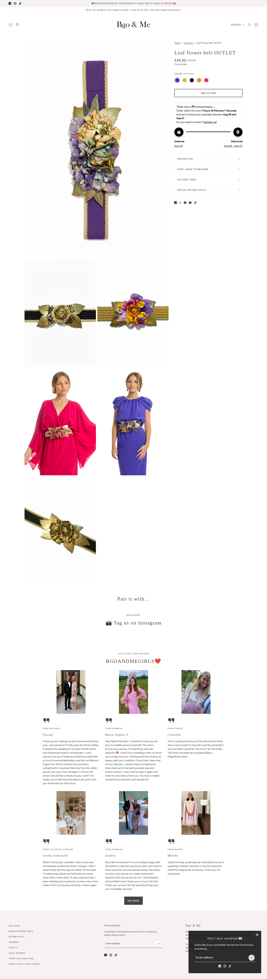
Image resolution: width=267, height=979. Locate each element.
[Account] (249, 25)
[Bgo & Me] (133, 24)
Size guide (14, 926)
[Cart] (256, 25)
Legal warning (17, 953)
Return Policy (16, 937)
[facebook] (10, 3)
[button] (195, 203)
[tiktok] (20, 3)
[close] (257, 935)
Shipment (14, 942)
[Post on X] (180, 202)
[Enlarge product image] (97, 150)
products (188, 43)
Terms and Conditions (21, 959)
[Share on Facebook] (176, 203)
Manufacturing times (21, 931)
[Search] (18, 25)
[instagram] (15, 3)
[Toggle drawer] (11, 25)
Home (177, 43)
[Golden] (199, 80)
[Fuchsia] (206, 80)
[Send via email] (190, 203)
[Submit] (251, 958)
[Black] (192, 80)
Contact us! (210, 122)
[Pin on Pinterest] (185, 203)
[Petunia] (177, 80)
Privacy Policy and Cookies (24, 964)
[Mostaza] (184, 80)
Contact (14, 948)
